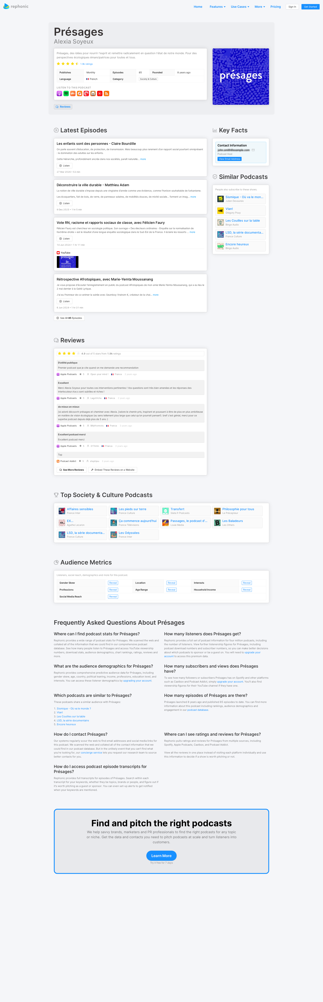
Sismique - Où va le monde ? (245, 197)
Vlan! (229, 209)
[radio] (58, 63)
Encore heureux (237, 244)
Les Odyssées (129, 533)
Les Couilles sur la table (243, 220)
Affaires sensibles (80, 509)
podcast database (197, 709)
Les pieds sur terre (132, 509)
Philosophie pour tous (238, 509)
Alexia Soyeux (73, 41)
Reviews (64, 106)
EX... (70, 521)
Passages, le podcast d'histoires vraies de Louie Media (190, 521)
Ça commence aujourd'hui (137, 521)
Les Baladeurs (232, 521)
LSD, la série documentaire (245, 232)
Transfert (177, 509)
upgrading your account (137, 680)
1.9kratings (86, 64)
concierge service (91, 752)
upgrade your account (230, 681)
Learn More (161, 856)
